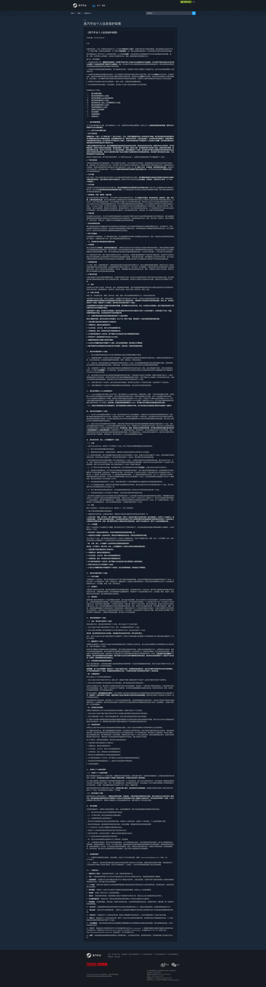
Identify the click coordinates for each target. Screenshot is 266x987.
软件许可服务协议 (134, 954)
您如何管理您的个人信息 (99, 107)
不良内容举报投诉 (172, 954)
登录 (194, 2)
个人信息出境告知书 (159, 954)
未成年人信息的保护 (97, 109)
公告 (109, 954)
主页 (85, 20)
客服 (103, 5)
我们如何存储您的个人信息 (100, 100)
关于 (98, 5)
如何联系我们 (95, 114)
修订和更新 (95, 112)
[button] (73, 13)
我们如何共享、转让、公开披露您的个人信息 (105, 102)
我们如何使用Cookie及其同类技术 (102, 98)
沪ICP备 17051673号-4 (154, 972)
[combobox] (169, 13)
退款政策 (124, 954)
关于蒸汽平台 (116, 954)
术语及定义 (95, 116)
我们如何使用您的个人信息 (100, 96)
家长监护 (117, 957)
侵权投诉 (110, 957)
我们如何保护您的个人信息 (100, 105)
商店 (93, 5)
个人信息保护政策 (146, 954)
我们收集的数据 (96, 93)
